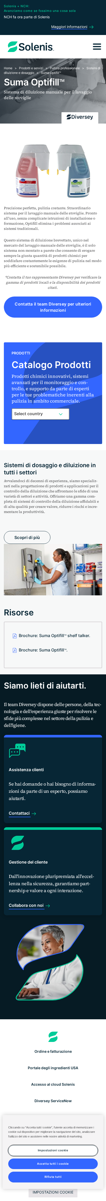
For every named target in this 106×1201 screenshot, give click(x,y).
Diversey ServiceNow (53, 1101)
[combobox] (40, 414)
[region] (53, 1152)
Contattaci (20, 813)
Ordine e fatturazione (53, 1051)
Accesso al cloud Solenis (53, 1084)
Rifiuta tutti (53, 1177)
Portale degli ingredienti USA (53, 1068)
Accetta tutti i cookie (53, 1163)
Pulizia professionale (65, 68)
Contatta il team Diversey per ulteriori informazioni (53, 307)
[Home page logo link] (53, 1037)
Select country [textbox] (28, 413)
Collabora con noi (27, 905)
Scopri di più (27, 537)
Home (8, 68)
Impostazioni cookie (53, 1192)
